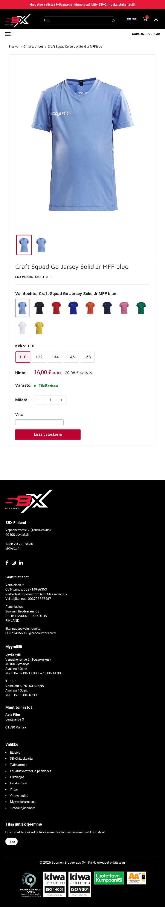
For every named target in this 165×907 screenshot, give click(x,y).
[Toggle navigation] (8, 34)
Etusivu (14, 46)
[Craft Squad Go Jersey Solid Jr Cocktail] (90, 308)
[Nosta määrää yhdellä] (61, 400)
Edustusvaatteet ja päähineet (30, 771)
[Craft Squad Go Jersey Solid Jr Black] (39, 308)
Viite (19, 414)
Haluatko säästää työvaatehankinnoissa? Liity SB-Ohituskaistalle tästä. (83, 4)
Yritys (14, 789)
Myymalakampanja (23, 802)
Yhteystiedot (19, 796)
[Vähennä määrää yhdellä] (38, 400)
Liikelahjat (17, 777)
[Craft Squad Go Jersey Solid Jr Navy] (107, 308)
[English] (134, 19)
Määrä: (22, 399)
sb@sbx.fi (12, 548)
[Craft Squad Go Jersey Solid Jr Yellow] (39, 328)
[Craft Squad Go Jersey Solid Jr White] (22, 328)
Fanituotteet (18, 783)
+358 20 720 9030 (19, 544)
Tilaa (11, 841)
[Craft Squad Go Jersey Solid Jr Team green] (141, 308)
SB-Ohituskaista (21, 758)
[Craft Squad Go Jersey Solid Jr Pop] (124, 308)
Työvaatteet (18, 765)
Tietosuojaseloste (22, 808)
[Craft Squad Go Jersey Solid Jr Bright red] (56, 308)
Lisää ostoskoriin (48, 434)
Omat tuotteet (33, 46)
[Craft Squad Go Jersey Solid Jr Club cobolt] (73, 308)
